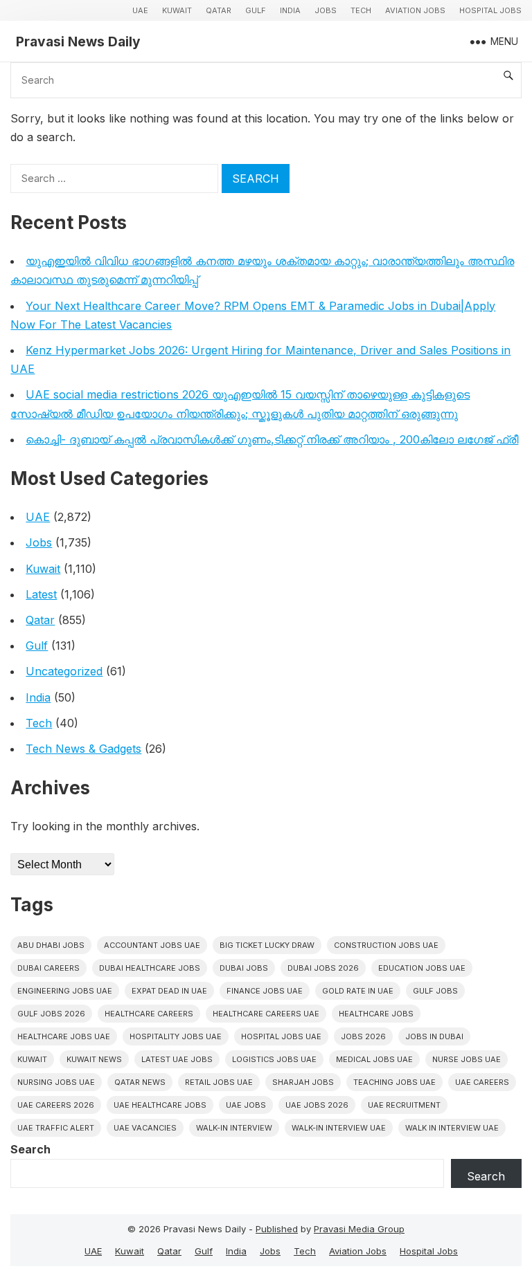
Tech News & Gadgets (83, 749)
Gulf (255, 10)
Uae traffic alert (55, 1128)
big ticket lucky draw (267, 945)
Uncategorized (64, 671)
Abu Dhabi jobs (51, 945)
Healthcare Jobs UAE (63, 1036)
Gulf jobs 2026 (51, 1013)
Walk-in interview (234, 1128)
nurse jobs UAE (466, 1059)
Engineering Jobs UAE (64, 991)
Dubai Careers (48, 968)
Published (277, 1228)
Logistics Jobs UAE (274, 1059)
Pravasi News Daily (78, 41)
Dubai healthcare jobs (149, 968)
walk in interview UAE (452, 1128)
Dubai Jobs (244, 968)
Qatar (218, 10)
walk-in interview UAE (339, 1128)
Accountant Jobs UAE (152, 945)
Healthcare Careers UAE (266, 1013)
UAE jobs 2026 (316, 1105)
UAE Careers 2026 (55, 1105)
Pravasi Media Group (359, 1228)
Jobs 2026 (363, 1036)
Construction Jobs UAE (386, 945)
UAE (140, 10)
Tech (361, 10)
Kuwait (177, 10)
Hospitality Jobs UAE (176, 1036)
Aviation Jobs (415, 10)
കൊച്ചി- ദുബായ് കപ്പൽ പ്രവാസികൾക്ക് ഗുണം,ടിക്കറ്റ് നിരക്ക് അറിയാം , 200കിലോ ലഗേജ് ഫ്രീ (272, 439)
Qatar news (140, 1082)
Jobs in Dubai (434, 1036)
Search (30, 1149)
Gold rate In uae (357, 991)
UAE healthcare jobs (160, 1105)
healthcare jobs (376, 1013)
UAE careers (482, 1082)
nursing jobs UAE (56, 1082)
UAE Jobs (246, 1105)
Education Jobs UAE (422, 968)
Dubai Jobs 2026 (323, 968)
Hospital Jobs (490, 10)
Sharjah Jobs (303, 1082)
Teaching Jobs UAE (394, 1082)
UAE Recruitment (404, 1105)
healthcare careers (149, 1013)
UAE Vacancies (145, 1128)
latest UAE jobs (177, 1059)
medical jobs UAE (374, 1059)
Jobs (325, 10)
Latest (41, 594)
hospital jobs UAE (281, 1036)
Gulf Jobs (435, 991)
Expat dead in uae (169, 991)
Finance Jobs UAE (265, 991)
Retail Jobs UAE (219, 1082)
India (290, 10)
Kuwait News (94, 1059)
